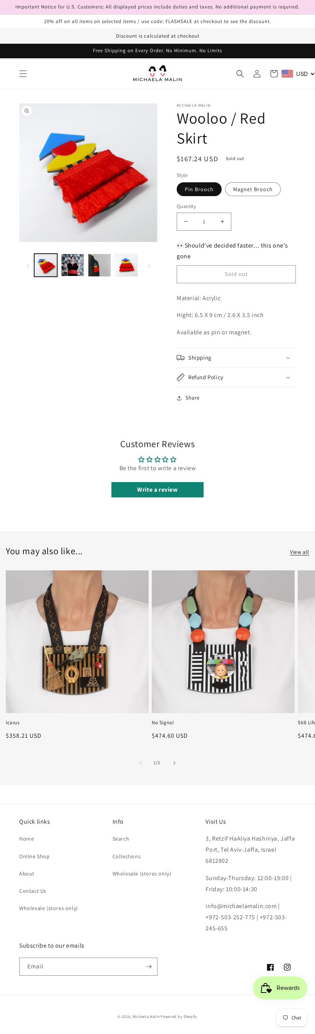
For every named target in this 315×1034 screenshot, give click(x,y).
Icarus (13, 723)
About (27, 873)
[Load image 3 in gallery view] (99, 265)
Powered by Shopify (179, 1016)
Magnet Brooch (253, 189)
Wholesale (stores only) (48, 908)
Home (26, 838)
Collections (127, 856)
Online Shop (34, 856)
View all (299, 551)
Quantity (186, 206)
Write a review (157, 490)
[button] (23, 73)
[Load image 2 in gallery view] (72, 265)
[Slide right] (149, 265)
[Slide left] (27, 265)
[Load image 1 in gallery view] (45, 265)
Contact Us (32, 890)
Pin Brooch (199, 189)
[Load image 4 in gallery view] (126, 265)
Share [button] (193, 397)
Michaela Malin (146, 1016)
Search (121, 838)
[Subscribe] (148, 967)
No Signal (163, 723)
